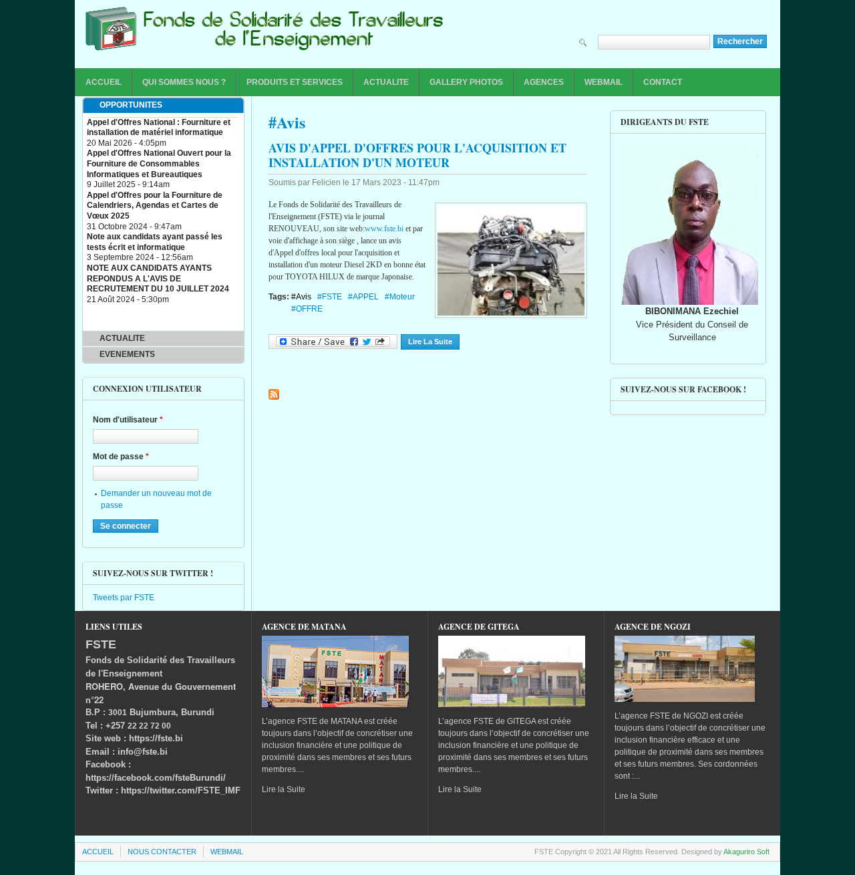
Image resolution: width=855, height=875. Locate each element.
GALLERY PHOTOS (466, 82)
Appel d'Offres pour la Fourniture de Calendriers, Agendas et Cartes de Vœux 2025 (154, 206)
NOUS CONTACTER (162, 852)
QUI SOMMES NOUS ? (184, 82)
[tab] (163, 106)
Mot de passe (121, 456)
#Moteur (400, 296)
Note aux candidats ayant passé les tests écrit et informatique (154, 242)
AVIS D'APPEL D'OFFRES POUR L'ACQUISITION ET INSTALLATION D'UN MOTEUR (417, 155)
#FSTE (329, 296)
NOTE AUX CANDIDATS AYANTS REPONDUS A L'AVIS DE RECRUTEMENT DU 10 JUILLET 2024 (158, 278)
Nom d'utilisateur (128, 419)
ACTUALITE (386, 82)
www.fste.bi (384, 228)
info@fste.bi (143, 752)
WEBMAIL (603, 82)
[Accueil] (264, 32)
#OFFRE (307, 309)
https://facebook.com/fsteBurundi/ (156, 778)
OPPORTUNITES (131, 105)
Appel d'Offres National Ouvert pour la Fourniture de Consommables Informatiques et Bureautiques (159, 163)
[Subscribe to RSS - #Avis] (274, 394)
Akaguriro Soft (746, 852)
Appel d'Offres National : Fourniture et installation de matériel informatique (158, 128)
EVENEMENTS (127, 354)
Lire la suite (434, 342)
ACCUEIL (104, 82)
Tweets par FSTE (123, 597)
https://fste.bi (156, 738)
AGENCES (544, 82)
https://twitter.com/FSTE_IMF (180, 790)
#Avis (301, 296)
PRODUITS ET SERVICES (294, 82)
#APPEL (363, 296)
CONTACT (662, 82)
